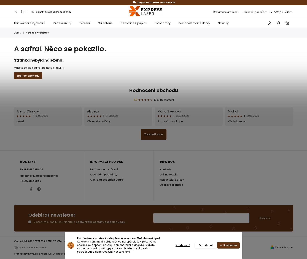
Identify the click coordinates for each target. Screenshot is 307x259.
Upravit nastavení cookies (33, 247)
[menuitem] (31, 23)
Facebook (16, 11)
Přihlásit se (264, 218)
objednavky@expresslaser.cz (39, 176)
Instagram (23, 11)
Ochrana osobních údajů (106, 179)
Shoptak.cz (59, 253)
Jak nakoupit (168, 174)
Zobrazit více (153, 134)
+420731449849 (30, 181)
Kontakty (166, 169)
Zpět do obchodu (28, 76)
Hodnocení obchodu (153, 90)
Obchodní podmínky (254, 12)
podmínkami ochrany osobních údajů (100, 222)
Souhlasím (230, 245)
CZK (287, 11)
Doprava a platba (171, 185)
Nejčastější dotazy (172, 179)
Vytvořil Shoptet (284, 247)
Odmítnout (206, 245)
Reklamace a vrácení (225, 12)
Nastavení (183, 245)
